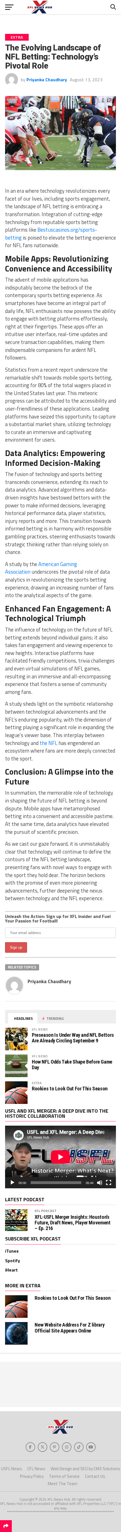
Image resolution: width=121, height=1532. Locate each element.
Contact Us (95, 1476)
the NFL (48, 743)
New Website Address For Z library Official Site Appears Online (69, 1327)
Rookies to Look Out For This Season (69, 1089)
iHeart (11, 1269)
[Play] (12, 1182)
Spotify (12, 1260)
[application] (60, 1157)
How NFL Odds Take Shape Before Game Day (72, 1064)
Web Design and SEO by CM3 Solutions (85, 1468)
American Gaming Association (41, 568)
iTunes (12, 1251)
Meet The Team (62, 1483)
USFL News (11, 1468)
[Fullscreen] (108, 1182)
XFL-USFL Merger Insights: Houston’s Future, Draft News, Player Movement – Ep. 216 (72, 1222)
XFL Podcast (46, 1210)
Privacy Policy (32, 1476)
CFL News (36, 1468)
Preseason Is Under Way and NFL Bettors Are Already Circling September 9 (73, 1038)
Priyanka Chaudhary (46, 79)
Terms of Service (64, 1476)
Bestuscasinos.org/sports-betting (51, 234)
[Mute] (99, 1182)
